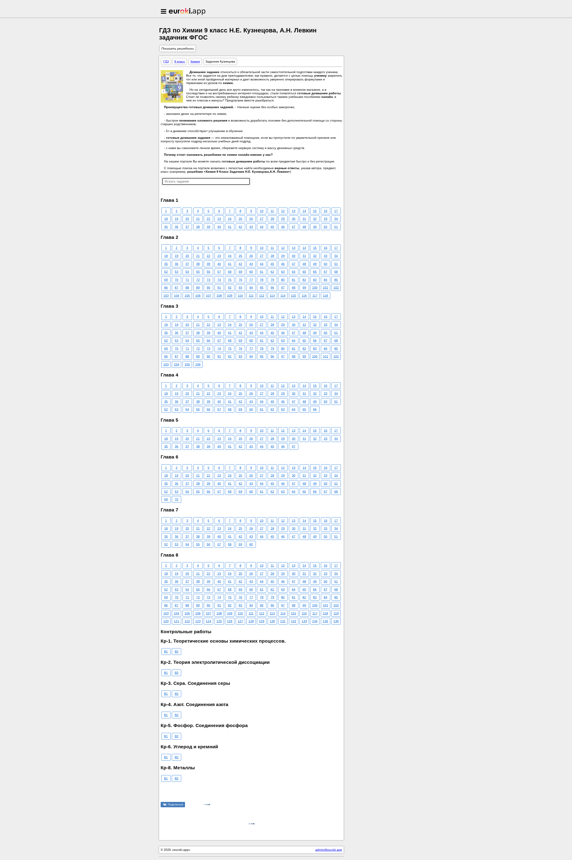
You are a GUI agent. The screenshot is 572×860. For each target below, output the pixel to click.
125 (219, 621)
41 (229, 227)
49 (315, 227)
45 (272, 227)
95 (261, 287)
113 (272, 295)
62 (272, 271)
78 (261, 280)
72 (198, 280)
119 (336, 613)
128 (251, 621)
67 (325, 271)
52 (166, 271)
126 (229, 621)
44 (261, 227)
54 (187, 271)
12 (283, 211)
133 (304, 621)
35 (166, 227)
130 (272, 621)
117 (315, 295)
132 (293, 621)
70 (176, 280)
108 (219, 295)
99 (304, 287)
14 (304, 211)
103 (166, 295)
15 (315, 211)
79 (272, 280)
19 (176, 219)
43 (251, 227)
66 (315, 271)
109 (229, 295)
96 (272, 287)
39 (208, 227)
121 (176, 621)
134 (315, 621)
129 (261, 621)
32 (315, 219)
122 (187, 621)
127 (240, 621)
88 (187, 287)
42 (240, 227)
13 (293, 211)
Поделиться (175, 804)
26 (251, 219)
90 (208, 287)
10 (261, 211)
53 (176, 271)
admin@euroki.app (328, 850)
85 (336, 280)
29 (283, 219)
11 (272, 211)
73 (208, 280)
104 (176, 295)
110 (240, 295)
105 (187, 295)
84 (325, 280)
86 (166, 287)
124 (208, 621)
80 (283, 280)
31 (304, 219)
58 (229, 271)
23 (219, 219)
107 (208, 295)
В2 (177, 651)
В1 (166, 651)
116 (304, 295)
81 (293, 280)
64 (293, 271)
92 (229, 287)
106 (198, 295)
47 (293, 227)
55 (198, 271)
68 (336, 271)
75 (229, 280)
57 (219, 271)
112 (261, 295)
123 (198, 621)
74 (219, 280)
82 (304, 280)
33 (325, 219)
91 (219, 287)
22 (208, 219)
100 (315, 287)
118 (325, 295)
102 (336, 287)
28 (272, 219)
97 (283, 287)
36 (176, 227)
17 (336, 211)
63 (283, 271)
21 (198, 219)
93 (240, 287)
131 (283, 621)
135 (325, 621)
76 (240, 280)
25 (240, 219)
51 (336, 227)
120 (166, 621)
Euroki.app (187, 12)
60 (251, 271)
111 (251, 295)
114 (283, 295)
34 (336, 219)
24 (229, 219)
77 (251, 280)
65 (304, 271)
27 (261, 219)
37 (187, 227)
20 (187, 219)
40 (219, 227)
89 (198, 287)
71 (187, 280)
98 (293, 287)
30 (293, 219)
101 (325, 287)
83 (315, 280)
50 (325, 227)
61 (261, 271)
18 (166, 219)
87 (176, 287)
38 (198, 227)
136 (336, 621)
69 (166, 280)
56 (208, 271)
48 (304, 227)
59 (240, 271)
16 (325, 211)
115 (293, 295)
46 (283, 227)
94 (251, 287)
